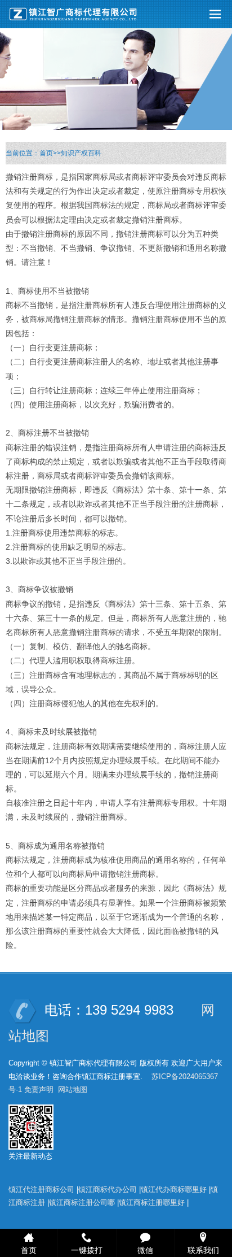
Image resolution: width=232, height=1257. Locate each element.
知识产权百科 (81, 153)
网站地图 (72, 1089)
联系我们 (203, 1250)
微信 (145, 1250)
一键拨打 (86, 1250)
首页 (46, 153)
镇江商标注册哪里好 (152, 1202)
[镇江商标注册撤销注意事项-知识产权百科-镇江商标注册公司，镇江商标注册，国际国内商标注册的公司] (76, 14)
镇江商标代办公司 (107, 1189)
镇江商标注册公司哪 (82, 1202)
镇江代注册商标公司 (41, 1189)
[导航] (215, 14)
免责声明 (38, 1089)
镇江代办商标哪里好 (174, 1189)
